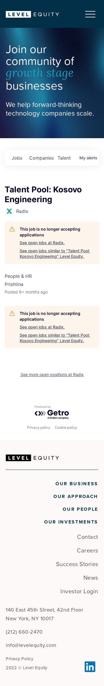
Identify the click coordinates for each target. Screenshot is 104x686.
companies (41, 158)
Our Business (76, 484)
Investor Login (79, 591)
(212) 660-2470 (24, 632)
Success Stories (77, 564)
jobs (17, 158)
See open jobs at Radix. (42, 242)
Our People (80, 509)
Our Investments (71, 522)
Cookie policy (66, 427)
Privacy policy (38, 427)
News (90, 577)
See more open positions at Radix (52, 374)
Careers (87, 550)
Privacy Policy (19, 658)
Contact (87, 537)
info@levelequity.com (31, 645)
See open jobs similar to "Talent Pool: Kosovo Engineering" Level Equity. (55, 253)
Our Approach (75, 496)
